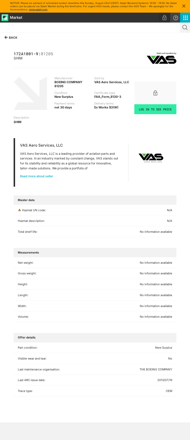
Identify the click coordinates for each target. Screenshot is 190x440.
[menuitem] (164, 18)
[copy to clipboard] (55, 53)
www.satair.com (38, 9)
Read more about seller (36, 176)
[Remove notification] (184, 6)
